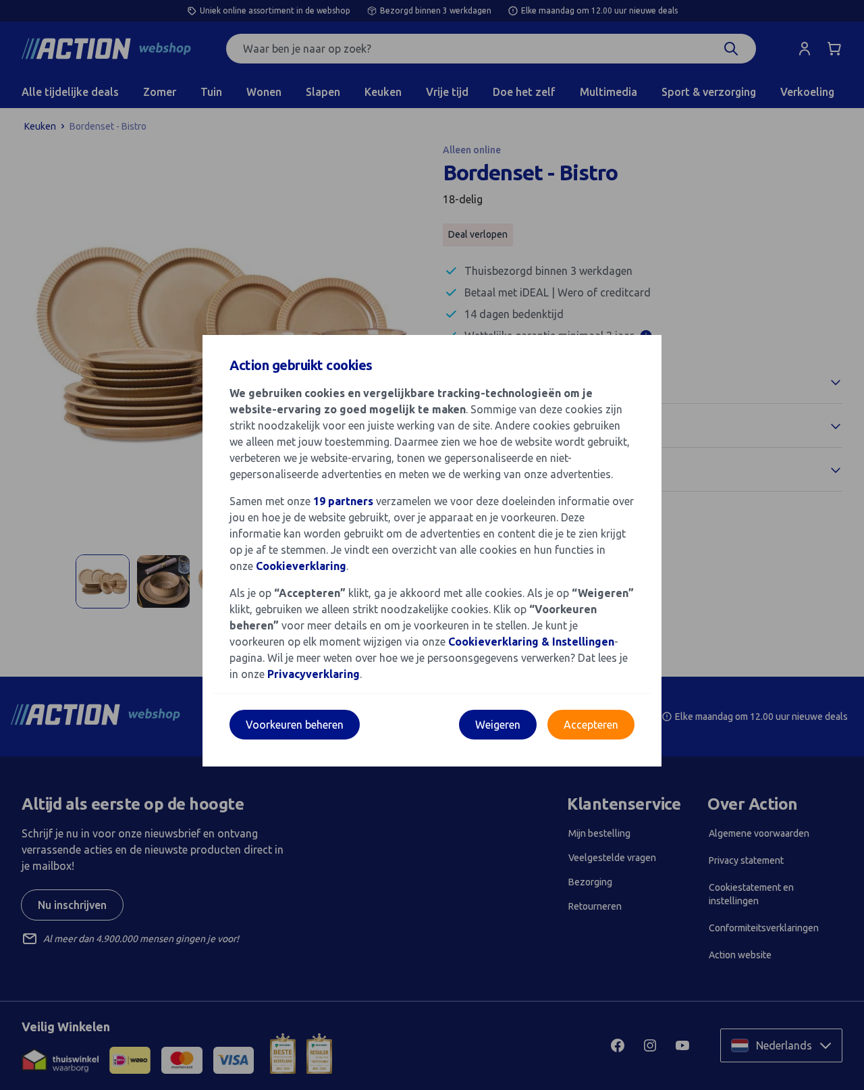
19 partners (343, 501)
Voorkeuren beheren (295, 725)
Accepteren (591, 725)
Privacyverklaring (313, 674)
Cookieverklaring (301, 566)
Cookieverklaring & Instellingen (531, 641)
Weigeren (497, 725)
